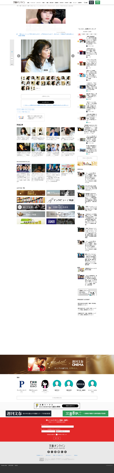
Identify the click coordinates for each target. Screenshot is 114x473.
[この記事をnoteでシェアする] (12, 58)
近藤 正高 (89, 122)
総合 (90, 31)
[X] (52, 452)
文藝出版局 (89, 99)
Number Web (4, 465)
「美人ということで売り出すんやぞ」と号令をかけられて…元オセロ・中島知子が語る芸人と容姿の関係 (46, 34)
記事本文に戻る (45, 96)
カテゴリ (38, 2)
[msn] (62, 452)
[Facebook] (48, 452)
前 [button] (18, 55)
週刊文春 (51, 2)
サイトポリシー (68, 455)
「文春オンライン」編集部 (90, 133)
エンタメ (18, 109)
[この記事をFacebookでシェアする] (12, 46)
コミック (75, 2)
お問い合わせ (48, 455)
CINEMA (66, 2)
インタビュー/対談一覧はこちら (23, 111)
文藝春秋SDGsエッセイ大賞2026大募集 (67, 175)
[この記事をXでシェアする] (12, 42)
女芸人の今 (24, 5)
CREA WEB (10, 465)
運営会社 (75, 455)
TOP (17, 5)
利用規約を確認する (51, 434)
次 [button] (72, 55)
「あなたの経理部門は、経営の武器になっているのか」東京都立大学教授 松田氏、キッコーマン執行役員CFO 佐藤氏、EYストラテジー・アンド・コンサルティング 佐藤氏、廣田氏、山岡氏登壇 (23, 178)
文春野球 (80, 2)
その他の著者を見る (57, 397)
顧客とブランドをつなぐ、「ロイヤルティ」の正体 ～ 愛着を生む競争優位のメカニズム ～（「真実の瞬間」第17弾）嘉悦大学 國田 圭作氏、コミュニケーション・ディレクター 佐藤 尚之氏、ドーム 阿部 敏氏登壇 (53, 178)
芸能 (23, 109)
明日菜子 (89, 80)
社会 (33, 109)
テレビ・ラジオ (28, 109)
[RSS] (65, 452)
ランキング (33, 2)
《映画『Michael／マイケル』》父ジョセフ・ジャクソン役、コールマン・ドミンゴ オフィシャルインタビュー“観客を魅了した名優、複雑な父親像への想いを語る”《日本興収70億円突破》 (38, 177)
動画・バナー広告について (58, 455)
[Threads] (55, 452)
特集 (43, 2)
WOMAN (61, 2)
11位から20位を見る (87, 158)
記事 (28, 5)
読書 (71, 2)
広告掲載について (40, 455)
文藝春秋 (56, 2)
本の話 (16, 465)
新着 (28, 2)
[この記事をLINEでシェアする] (12, 55)
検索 (86, 2)
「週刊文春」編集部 (91, 111)
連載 (47, 2)
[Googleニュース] (59, 452)
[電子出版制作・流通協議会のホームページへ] (41, 460)
